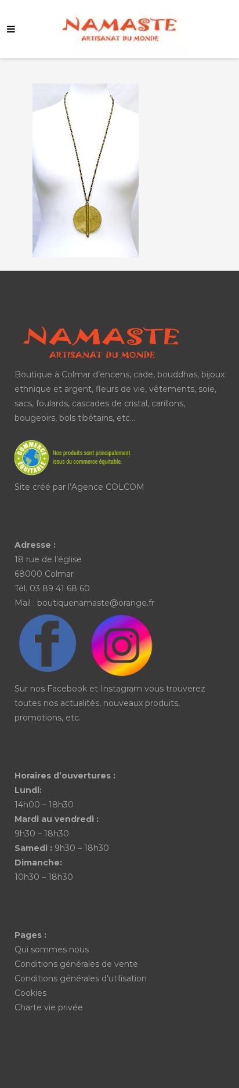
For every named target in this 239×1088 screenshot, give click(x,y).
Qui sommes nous (52, 949)
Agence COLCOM (107, 487)
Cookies (30, 993)
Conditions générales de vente (76, 964)
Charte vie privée (49, 1007)
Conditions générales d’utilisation (81, 978)
